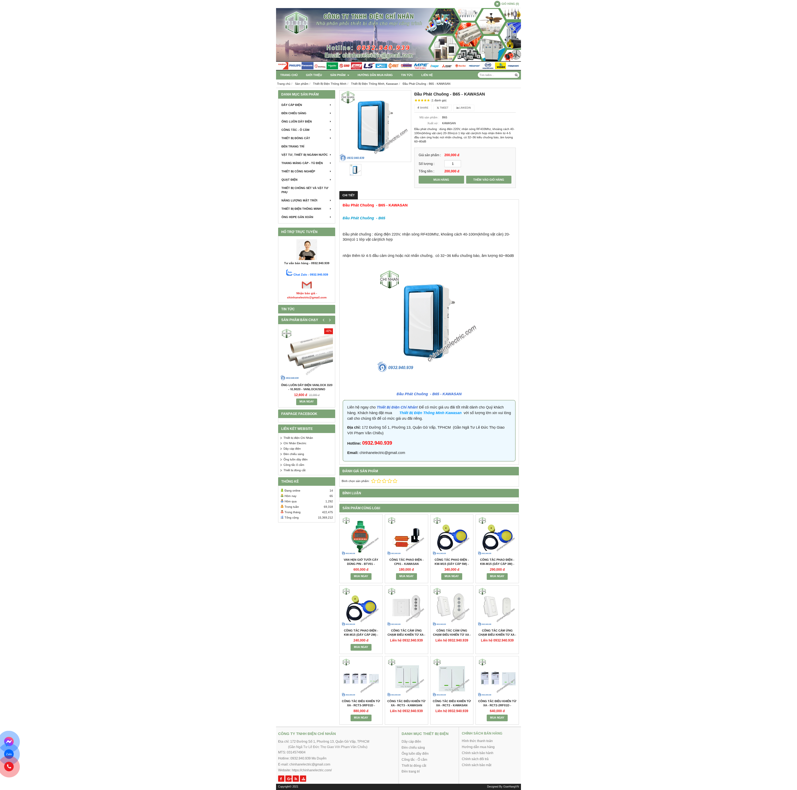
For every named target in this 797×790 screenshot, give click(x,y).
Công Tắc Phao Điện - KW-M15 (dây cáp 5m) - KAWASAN (452, 564)
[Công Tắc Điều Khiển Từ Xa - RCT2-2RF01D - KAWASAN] (497, 677)
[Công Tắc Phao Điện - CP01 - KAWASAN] (406, 536)
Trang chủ (289, 75)
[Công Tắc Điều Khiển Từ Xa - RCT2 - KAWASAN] (452, 677)
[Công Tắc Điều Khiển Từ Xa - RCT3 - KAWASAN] (406, 677)
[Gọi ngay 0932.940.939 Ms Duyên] (9, 766)
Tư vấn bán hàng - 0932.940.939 (306, 263)
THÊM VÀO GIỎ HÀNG (488, 179)
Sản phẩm (338, 75)
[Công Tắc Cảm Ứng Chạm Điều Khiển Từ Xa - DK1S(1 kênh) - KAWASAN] (497, 607)
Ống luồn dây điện (296, 121)
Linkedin (465, 107)
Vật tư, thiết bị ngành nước (304, 154)
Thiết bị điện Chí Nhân (298, 437)
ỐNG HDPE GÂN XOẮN (297, 217)
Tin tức (407, 75)
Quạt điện (289, 179)
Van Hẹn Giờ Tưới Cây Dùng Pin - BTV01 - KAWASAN (361, 564)
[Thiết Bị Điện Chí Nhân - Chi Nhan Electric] (398, 69)
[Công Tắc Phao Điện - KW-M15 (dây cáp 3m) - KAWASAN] (497, 536)
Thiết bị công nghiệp (298, 171)
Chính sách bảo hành (477, 753)
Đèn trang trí (292, 146)
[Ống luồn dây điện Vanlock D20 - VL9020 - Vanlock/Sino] (306, 354)
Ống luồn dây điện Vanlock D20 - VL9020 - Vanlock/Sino (306, 387)
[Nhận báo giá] (307, 289)
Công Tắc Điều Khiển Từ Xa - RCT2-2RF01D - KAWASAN (497, 705)
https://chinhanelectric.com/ (312, 770)
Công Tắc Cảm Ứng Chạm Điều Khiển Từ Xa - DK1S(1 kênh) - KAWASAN (497, 634)
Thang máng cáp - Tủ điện (302, 163)
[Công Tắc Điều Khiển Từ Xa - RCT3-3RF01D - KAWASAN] (361, 677)
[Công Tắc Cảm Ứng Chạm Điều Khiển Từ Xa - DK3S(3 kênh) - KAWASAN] (406, 607)
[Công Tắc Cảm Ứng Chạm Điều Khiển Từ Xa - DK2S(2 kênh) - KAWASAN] (452, 607)
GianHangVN (511, 786)
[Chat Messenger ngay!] (9, 741)
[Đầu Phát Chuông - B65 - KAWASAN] (375, 126)
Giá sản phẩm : (430, 155)
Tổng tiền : (426, 171)
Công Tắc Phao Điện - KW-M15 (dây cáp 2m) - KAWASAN (361, 634)
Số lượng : (426, 164)
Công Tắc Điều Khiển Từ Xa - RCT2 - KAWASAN (452, 703)
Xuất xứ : (433, 123)
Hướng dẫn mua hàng (375, 75)
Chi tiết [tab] (348, 195)
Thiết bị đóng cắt (295, 138)
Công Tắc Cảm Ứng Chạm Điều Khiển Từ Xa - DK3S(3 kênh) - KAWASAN (406, 634)
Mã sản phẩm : (429, 117)
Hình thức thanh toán (477, 741)
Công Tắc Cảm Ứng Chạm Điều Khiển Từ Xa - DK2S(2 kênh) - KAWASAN (452, 634)
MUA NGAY (306, 401)
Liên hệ (427, 75)
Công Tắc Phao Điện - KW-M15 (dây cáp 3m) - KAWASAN (497, 564)
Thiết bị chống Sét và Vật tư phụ (304, 190)
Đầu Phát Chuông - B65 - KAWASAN (429, 394)
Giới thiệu (314, 75)
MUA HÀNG (441, 179)
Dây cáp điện (291, 105)
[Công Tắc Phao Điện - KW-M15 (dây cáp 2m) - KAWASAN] (361, 607)
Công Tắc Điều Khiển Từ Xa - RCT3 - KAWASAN (406, 703)
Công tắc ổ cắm (294, 464)
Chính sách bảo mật (476, 765)
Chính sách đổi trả (475, 759)
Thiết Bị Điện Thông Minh (301, 208)
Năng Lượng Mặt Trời (299, 200)
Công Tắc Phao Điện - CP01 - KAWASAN (406, 562)
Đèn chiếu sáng (293, 113)
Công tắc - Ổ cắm (295, 129)
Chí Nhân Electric (295, 443)
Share (423, 107)
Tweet (443, 107)
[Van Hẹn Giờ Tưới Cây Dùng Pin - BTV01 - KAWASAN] (361, 536)
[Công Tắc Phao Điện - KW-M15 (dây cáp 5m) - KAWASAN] (452, 536)
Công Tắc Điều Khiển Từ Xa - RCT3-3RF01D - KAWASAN (361, 705)
